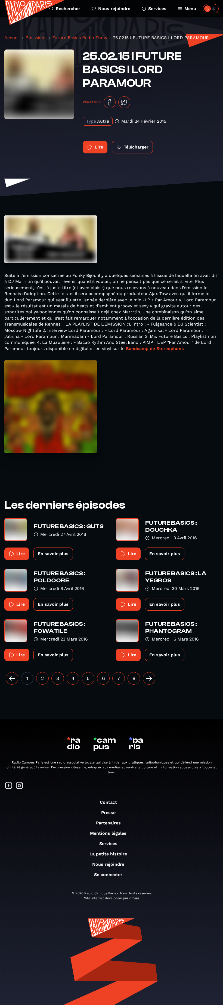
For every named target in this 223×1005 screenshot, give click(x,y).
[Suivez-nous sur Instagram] (19, 786)
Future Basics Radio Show (79, 37)
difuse (134, 898)
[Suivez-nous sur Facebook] (8, 786)
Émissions (36, 37)
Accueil (12, 37)
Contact (108, 802)
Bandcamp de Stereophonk (155, 348)
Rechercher (68, 8)
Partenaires (108, 822)
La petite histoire (108, 853)
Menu (190, 8)
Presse (108, 812)
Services (157, 8)
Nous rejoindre (114, 8)
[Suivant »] (149, 678)
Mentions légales (108, 833)
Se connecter (108, 874)
